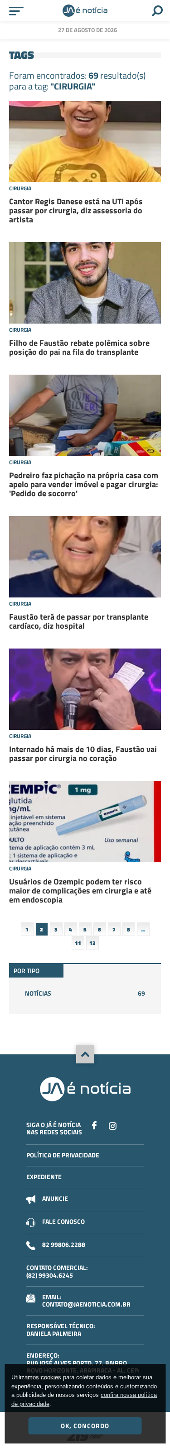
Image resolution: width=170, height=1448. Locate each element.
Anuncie (55, 1198)
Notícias (85, 993)
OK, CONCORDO (85, 1425)
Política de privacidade (62, 1155)
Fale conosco (63, 1221)
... (143, 929)
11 (78, 943)
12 (92, 943)
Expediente (44, 1176)
